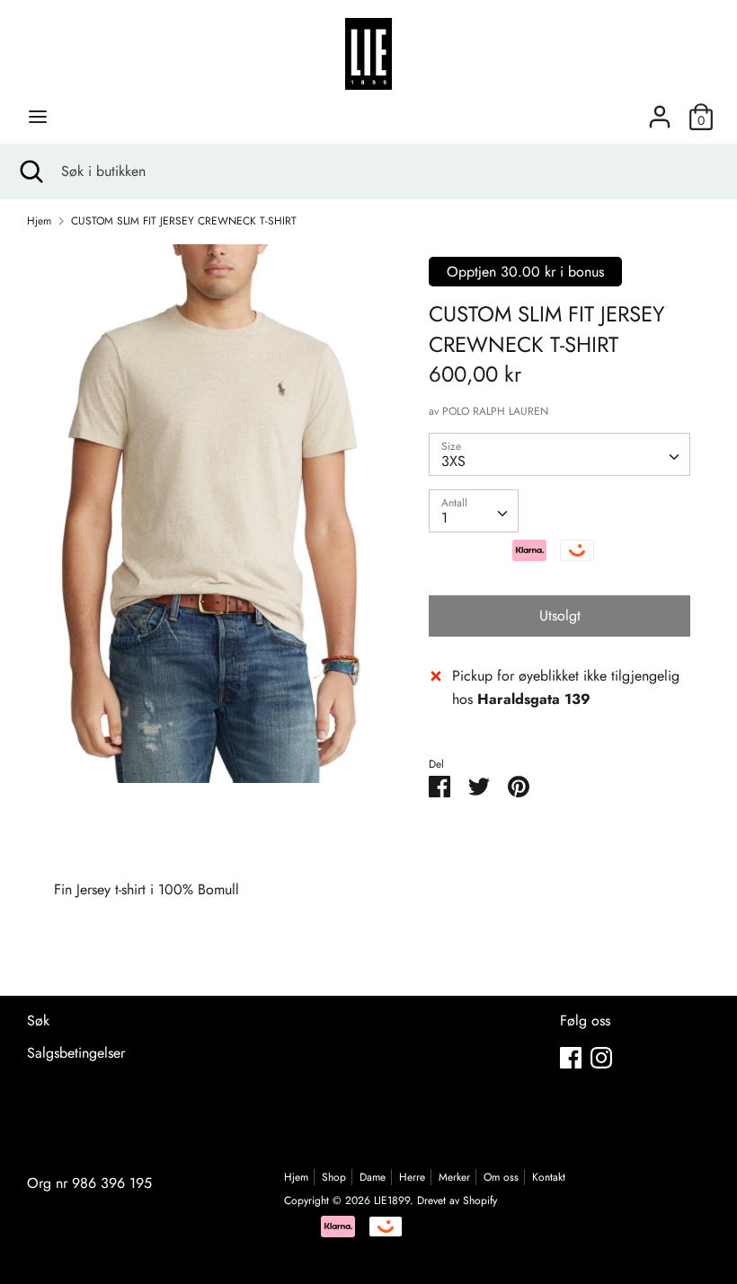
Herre (412, 1177)
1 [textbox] (444, 517)
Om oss (501, 1177)
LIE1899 (392, 1200)
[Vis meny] (38, 117)
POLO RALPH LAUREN (495, 411)
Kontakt (548, 1177)
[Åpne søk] (30, 171)
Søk (38, 1020)
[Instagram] (601, 1057)
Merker (454, 1177)
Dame (373, 1177)
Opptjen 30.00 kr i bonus (525, 271)
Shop (334, 1177)
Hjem (296, 1177)
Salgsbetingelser (76, 1052)
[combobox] (559, 454)
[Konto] (660, 110)
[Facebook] (571, 1057)
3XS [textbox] (453, 461)
